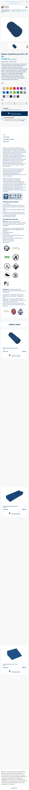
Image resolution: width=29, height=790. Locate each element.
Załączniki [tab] (6, 141)
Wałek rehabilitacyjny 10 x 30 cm (10, 349)
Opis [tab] (4, 134)
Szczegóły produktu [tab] (8, 139)
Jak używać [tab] (6, 137)
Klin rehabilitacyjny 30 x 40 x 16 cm (10, 665)
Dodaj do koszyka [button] (14, 355)
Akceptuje (14, 788)
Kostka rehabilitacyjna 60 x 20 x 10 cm (10, 507)
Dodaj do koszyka (14, 114)
